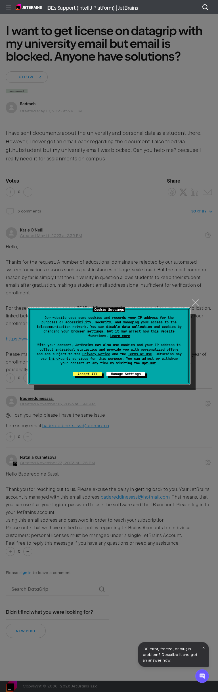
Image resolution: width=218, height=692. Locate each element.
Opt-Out (149, 363)
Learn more (120, 336)
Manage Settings (126, 374)
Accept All (87, 374)
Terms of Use (140, 354)
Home (29, 7)
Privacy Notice (96, 354)
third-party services (68, 358)
